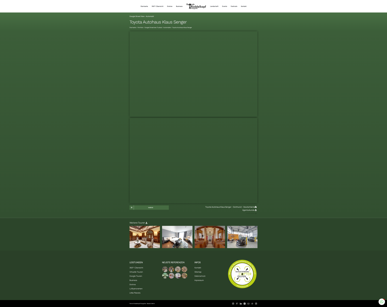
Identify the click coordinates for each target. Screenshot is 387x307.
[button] (382, 302)
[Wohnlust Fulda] (184, 269)
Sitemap (198, 272)
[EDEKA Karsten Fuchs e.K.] (184, 275)
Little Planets (135, 293)
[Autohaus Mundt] (242, 237)
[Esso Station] (172, 275)
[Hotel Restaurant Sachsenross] (178, 275)
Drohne (133, 284)
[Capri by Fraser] (177, 237)
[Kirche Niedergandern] (210, 237)
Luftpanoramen (136, 288)
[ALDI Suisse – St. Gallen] (165, 269)
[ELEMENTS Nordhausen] (178, 269)
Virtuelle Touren (136, 272)
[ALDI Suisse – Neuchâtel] (172, 269)
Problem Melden (250, 213)
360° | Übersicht (136, 267)
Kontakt (198, 267)
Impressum (199, 280)
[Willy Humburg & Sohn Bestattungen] (165, 275)
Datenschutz (200, 276)
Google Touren (136, 276)
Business (133, 280)
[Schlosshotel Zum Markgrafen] (145, 237)
